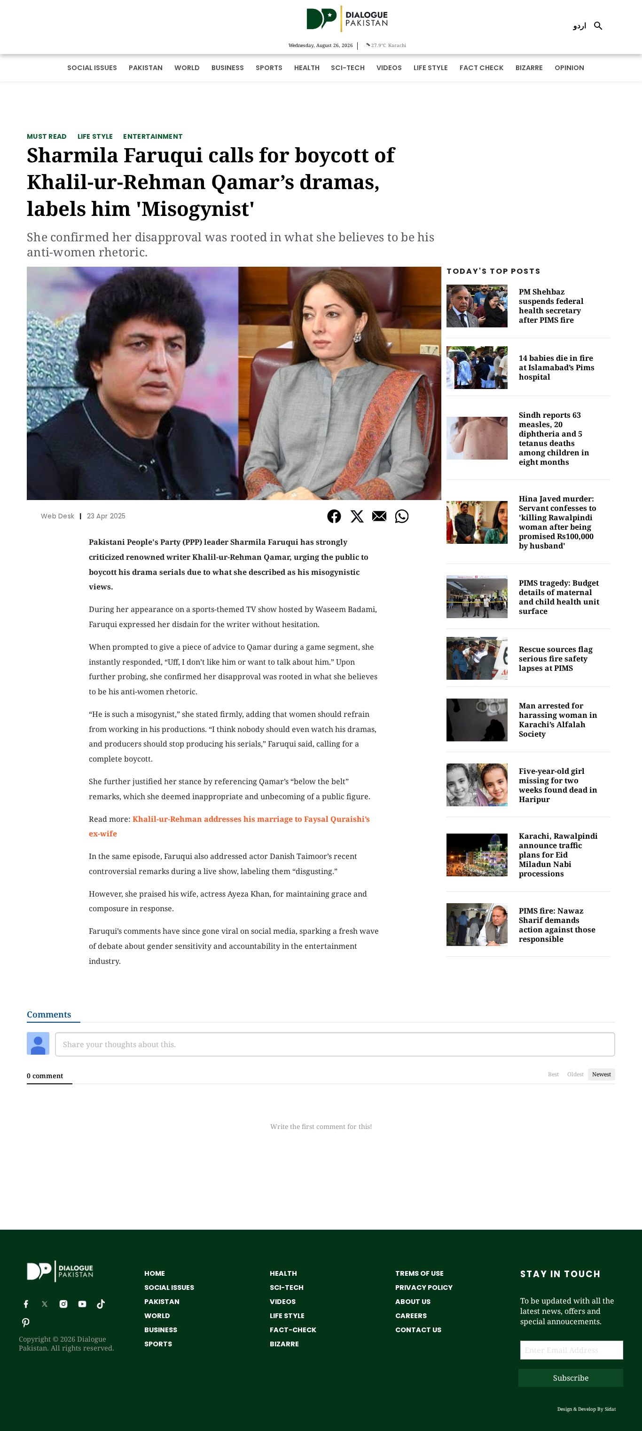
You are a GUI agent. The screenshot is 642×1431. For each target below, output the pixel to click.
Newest (601, 1074)
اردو (579, 25)
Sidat (610, 1409)
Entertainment (153, 136)
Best (553, 1074)
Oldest (575, 1074)
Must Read (47, 136)
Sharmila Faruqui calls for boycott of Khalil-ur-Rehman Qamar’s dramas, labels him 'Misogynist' (210, 181)
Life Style (95, 136)
